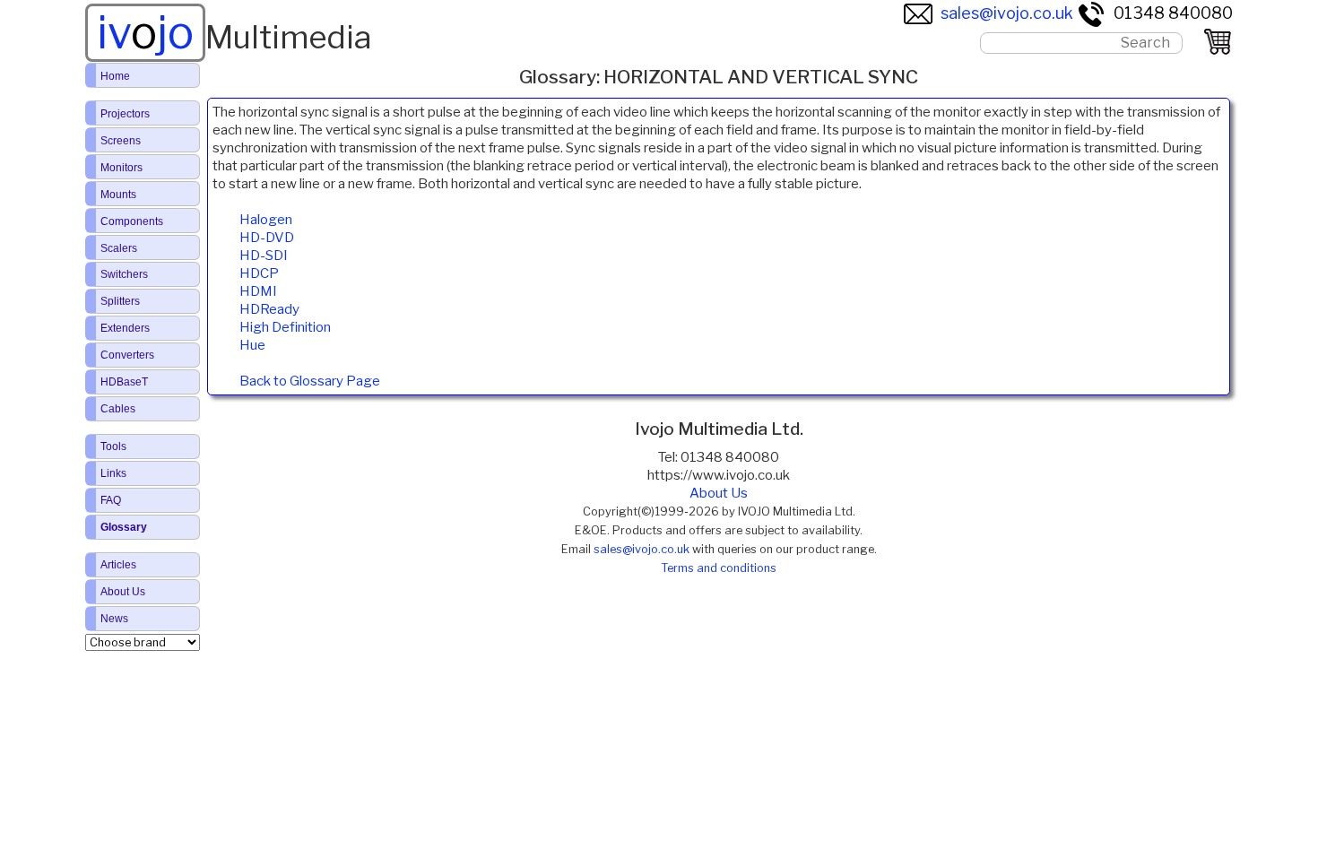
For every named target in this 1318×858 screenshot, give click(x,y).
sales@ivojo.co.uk (1007, 13)
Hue (252, 345)
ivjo (145, 32)
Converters (127, 355)
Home (115, 76)
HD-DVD (266, 238)
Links (113, 473)
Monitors (121, 167)
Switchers (124, 274)
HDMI (258, 291)
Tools (113, 446)
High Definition (285, 327)
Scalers (118, 248)
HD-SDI (263, 255)
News (114, 618)
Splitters (120, 301)
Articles (118, 565)
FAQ (110, 500)
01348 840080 (1173, 13)
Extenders (125, 328)
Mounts (118, 194)
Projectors (125, 114)
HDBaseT (124, 382)
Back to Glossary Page (309, 381)
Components (131, 221)
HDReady (269, 309)
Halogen (265, 220)
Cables (117, 409)
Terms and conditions (718, 568)
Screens (120, 140)
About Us (718, 493)
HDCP (259, 273)
